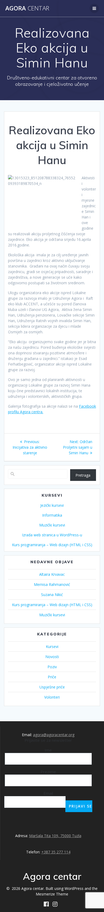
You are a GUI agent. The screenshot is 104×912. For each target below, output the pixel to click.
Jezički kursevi (52, 505)
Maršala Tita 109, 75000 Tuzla (55, 835)
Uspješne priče (52, 687)
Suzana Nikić (52, 594)
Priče (52, 676)
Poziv (52, 666)
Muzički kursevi (52, 525)
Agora (27, 8)
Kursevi (52, 646)
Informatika (52, 515)
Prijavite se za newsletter (48, 740)
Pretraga (82, 475)
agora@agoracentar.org (53, 734)
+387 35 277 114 (55, 851)
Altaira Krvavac (52, 574)
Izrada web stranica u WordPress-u (52, 534)
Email (48, 793)
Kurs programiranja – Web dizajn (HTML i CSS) (52, 544)
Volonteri (52, 697)
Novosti (52, 656)
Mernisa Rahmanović (52, 584)
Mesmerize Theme (52, 894)
